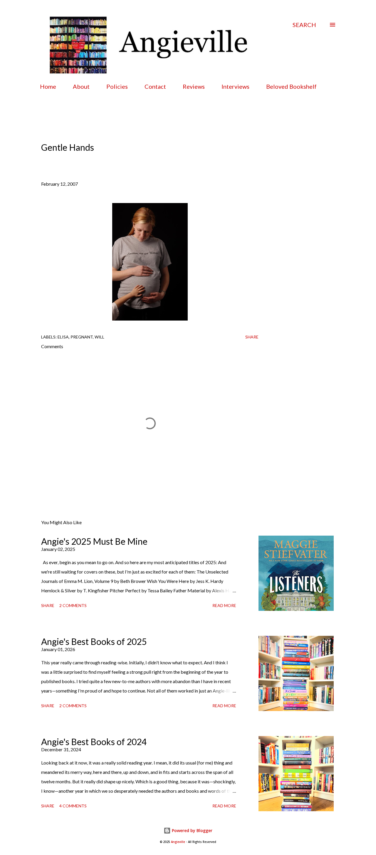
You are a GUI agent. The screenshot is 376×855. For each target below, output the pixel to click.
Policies (117, 86)
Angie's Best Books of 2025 (94, 641)
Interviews (235, 86)
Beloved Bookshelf (291, 86)
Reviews (194, 86)
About (81, 86)
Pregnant (81, 336)
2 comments (73, 605)
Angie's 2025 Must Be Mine (94, 541)
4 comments (73, 805)
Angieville (178, 842)
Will (99, 336)
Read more (224, 605)
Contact (155, 86)
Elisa (63, 336)
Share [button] (251, 336)
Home (48, 86)
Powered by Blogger (191, 830)
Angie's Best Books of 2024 (94, 741)
